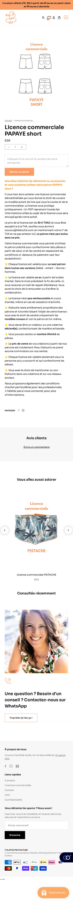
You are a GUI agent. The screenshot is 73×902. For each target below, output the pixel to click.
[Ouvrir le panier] (59, 17)
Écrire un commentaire (37, 446)
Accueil (8, 120)
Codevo (8, 855)
